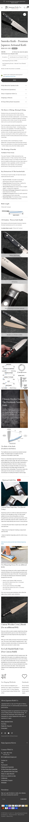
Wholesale (3, 782)
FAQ (2, 762)
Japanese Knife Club (10, 76)
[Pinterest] (13, 733)
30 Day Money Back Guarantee (9, 769)
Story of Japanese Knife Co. (9, 93)
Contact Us (4, 760)
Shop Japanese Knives (7, 721)
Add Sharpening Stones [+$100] (9, 60)
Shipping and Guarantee (7, 767)
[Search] (24, 7)
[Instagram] (6, 733)
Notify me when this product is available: (10, 68)
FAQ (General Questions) (8, 89)
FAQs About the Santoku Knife (9, 85)
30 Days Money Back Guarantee (10, 101)
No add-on (4, 57)
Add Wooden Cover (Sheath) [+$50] (18, 57)
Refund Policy (9, 816)
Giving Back (4, 728)
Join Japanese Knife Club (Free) (9, 771)
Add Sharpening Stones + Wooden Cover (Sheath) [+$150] (14, 64)
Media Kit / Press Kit (6, 726)
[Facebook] (3, 733)
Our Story (3, 723)
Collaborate (4, 778)
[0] (27, 7)
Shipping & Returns (6, 97)
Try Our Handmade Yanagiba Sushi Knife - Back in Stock (16, 2)
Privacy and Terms (13, 814)
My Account (4, 764)
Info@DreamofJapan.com (10, 757)
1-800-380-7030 (7, 753)
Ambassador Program (7, 780)
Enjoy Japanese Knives (8, 743)
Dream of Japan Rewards (7, 773)
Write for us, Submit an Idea (8, 776)
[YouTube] (9, 733)
